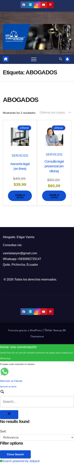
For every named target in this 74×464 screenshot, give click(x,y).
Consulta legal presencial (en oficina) (54, 166)
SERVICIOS (20, 155)
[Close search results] (9, 414)
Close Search (15, 454)
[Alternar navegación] (34, 59)
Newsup (57, 330)
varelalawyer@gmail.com (20, 253)
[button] (60, 59)
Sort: (3, 431)
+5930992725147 (29, 259)
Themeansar (37, 336)
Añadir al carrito (20, 196)
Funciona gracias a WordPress (25, 330)
